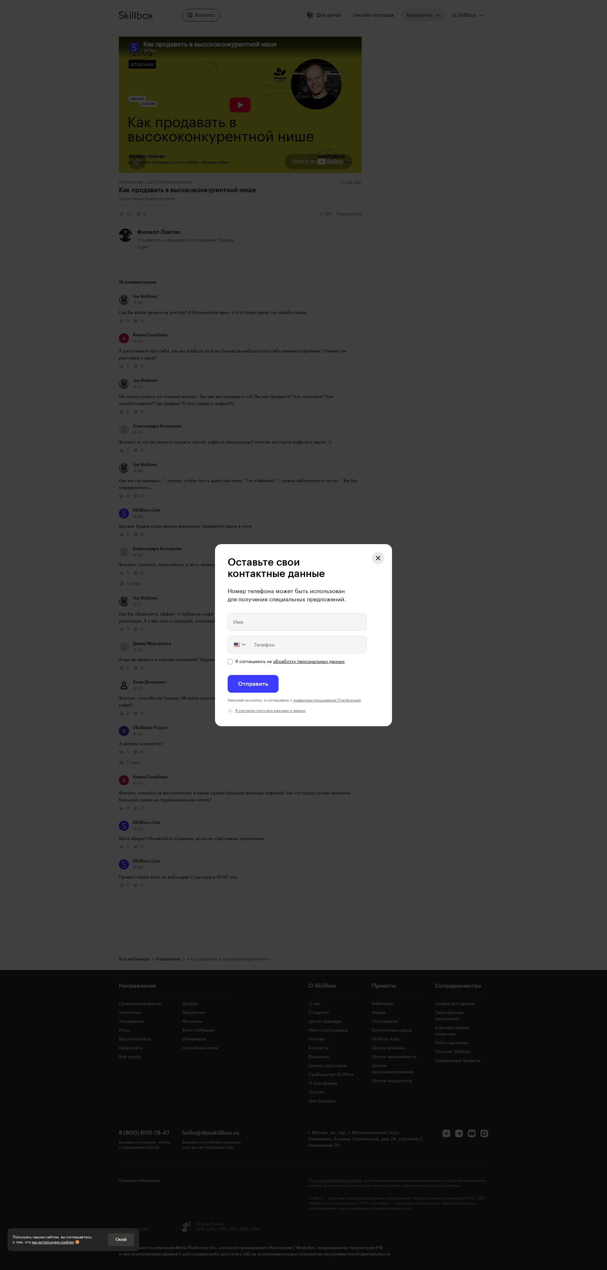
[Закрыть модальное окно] (378, 558)
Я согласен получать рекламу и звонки (270, 711)
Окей (120, 1239)
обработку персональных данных (309, 662)
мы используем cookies (53, 1242)
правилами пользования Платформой (327, 700)
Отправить (253, 684)
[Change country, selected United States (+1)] (239, 644)
